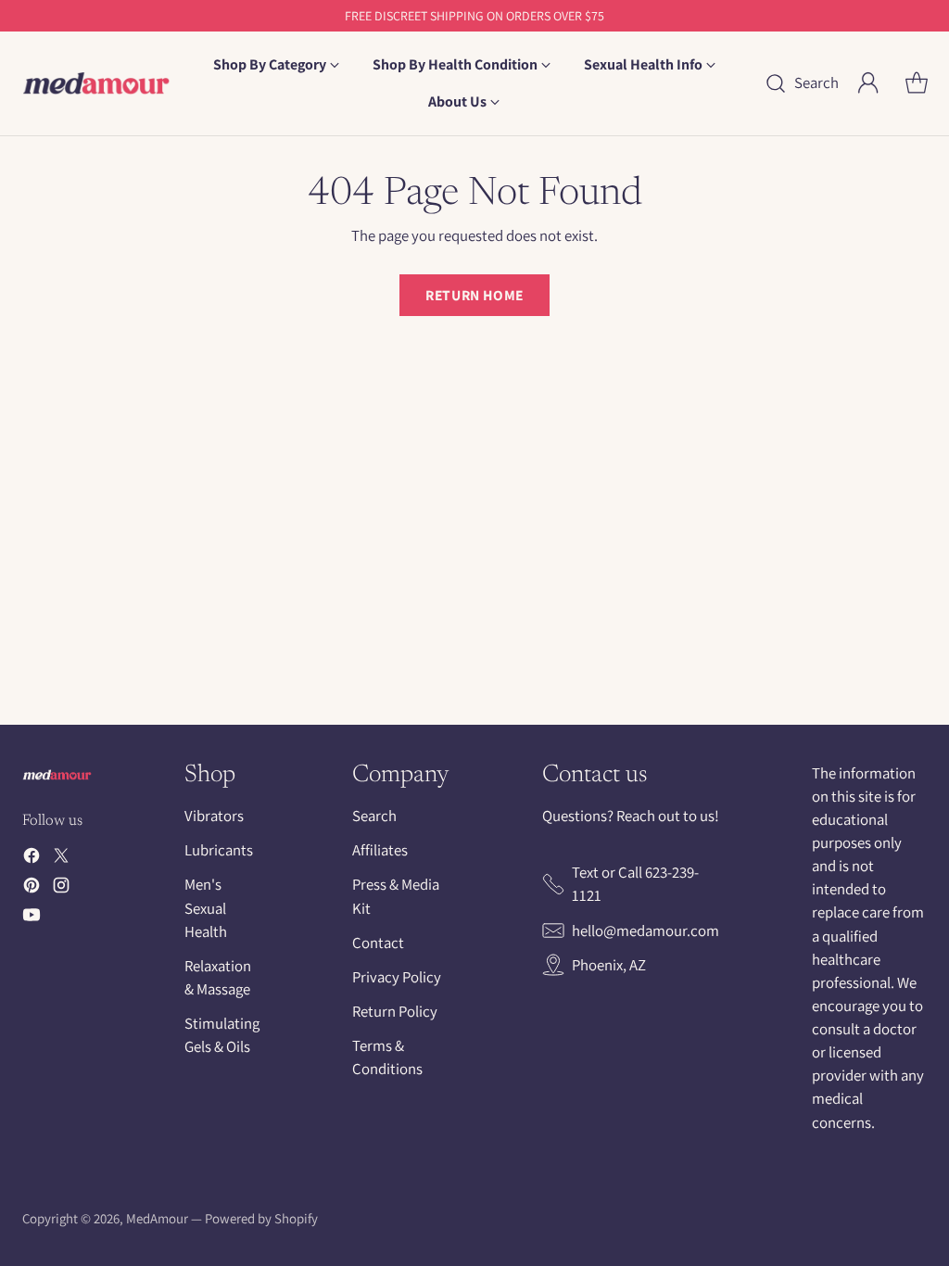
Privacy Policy (396, 977)
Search (374, 815)
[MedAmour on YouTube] (31, 918)
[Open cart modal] (916, 83)
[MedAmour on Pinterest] (31, 888)
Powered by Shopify (261, 1218)
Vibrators (214, 815)
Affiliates (380, 850)
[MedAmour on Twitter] (61, 858)
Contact (378, 942)
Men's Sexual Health (205, 907)
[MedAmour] (96, 83)
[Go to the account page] (868, 83)
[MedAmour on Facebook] (31, 858)
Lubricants (218, 850)
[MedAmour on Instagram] (61, 888)
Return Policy (394, 1011)
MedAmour (157, 1218)
